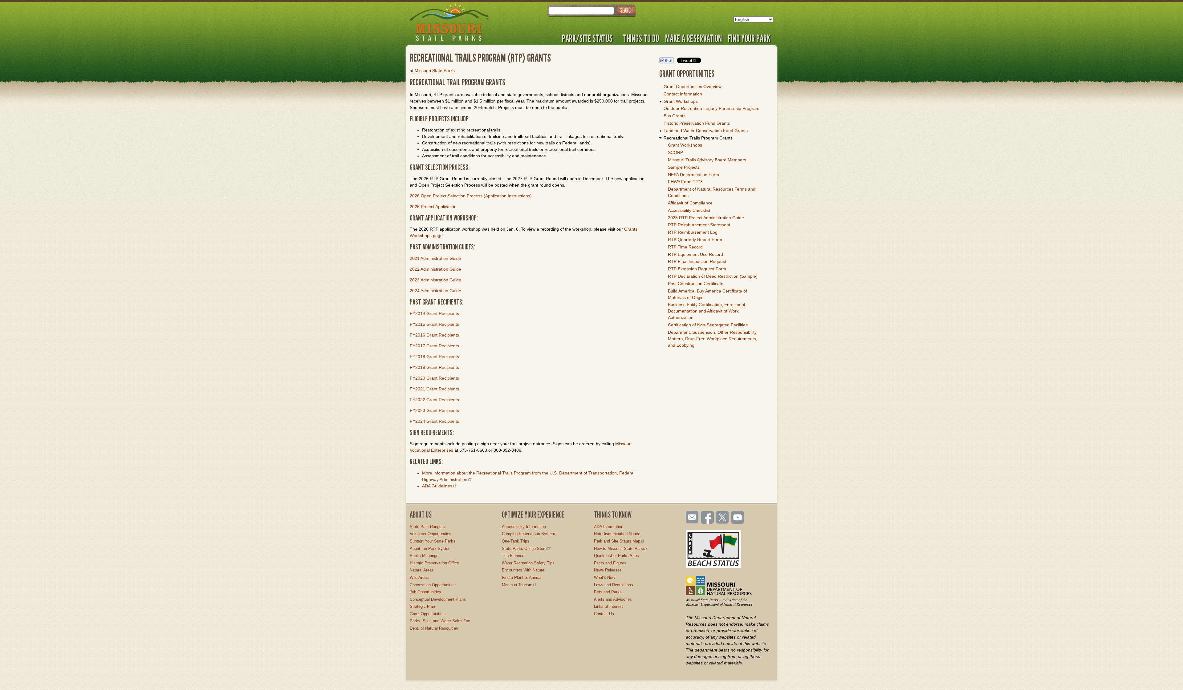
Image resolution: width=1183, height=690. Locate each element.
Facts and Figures (610, 563)
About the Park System (431, 548)
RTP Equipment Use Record (695, 254)
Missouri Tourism (517, 585)
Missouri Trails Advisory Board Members (707, 159)
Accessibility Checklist (689, 210)
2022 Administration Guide (435, 269)
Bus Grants (674, 115)
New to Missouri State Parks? (620, 548)
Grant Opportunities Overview (693, 86)
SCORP (675, 152)
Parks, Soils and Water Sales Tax (440, 621)
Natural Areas (422, 570)
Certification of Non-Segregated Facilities (708, 324)
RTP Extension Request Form (697, 268)
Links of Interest (608, 606)
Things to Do (641, 38)
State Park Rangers (427, 526)
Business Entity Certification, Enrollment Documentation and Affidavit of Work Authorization (706, 311)
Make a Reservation (693, 38)
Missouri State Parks (435, 70)
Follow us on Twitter (722, 518)
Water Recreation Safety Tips (528, 563)
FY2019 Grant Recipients (434, 367)
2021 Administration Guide (435, 258)
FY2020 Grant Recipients (434, 378)
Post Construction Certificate (695, 283)
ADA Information (608, 526)
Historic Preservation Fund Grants (697, 123)
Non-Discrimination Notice (617, 533)
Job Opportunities (425, 592)
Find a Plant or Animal (521, 577)
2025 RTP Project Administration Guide (706, 217)
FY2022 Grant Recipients (434, 399)
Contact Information (683, 93)
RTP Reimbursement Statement (699, 224)
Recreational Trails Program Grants (698, 137)
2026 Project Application (433, 206)
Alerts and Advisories (613, 599)
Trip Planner (512, 555)
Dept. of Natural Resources (434, 628)
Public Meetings (424, 555)
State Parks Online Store (524, 548)
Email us (691, 517)
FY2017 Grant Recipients (434, 345)
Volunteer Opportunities (430, 533)
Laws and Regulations (613, 585)
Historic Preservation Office (434, 563)
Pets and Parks (608, 592)
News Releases (608, 570)
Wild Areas (419, 577)
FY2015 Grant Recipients (434, 324)
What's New (604, 577)
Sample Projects (684, 167)
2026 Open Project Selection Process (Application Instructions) (471, 195)
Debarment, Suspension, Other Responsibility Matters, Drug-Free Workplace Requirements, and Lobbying (712, 339)
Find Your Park (749, 38)
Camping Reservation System (528, 533)
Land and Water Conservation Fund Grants (706, 130)
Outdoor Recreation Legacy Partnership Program (711, 108)
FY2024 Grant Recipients (434, 421)
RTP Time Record (685, 246)
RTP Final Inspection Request (697, 261)
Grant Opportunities (427, 613)
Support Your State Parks (432, 541)
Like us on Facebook (707, 518)
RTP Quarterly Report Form (695, 239)
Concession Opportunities (433, 585)
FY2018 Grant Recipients (434, 356)
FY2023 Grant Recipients (434, 410)
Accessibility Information (524, 526)
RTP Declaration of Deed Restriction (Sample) (713, 276)
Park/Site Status (587, 38)
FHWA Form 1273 (685, 181)
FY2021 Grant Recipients (434, 388)
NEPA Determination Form (693, 174)
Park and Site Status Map (617, 541)
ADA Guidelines (437, 485)
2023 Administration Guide (435, 279)
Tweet (686, 60)
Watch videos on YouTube (738, 518)
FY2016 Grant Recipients (434, 335)
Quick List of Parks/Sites (616, 555)
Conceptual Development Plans (438, 599)
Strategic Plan (422, 606)
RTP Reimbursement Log (693, 232)
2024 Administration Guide (435, 290)
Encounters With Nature (523, 570)
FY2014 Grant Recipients (434, 313)
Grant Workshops (681, 101)
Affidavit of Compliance (690, 202)
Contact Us (604, 613)
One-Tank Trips (515, 541)
